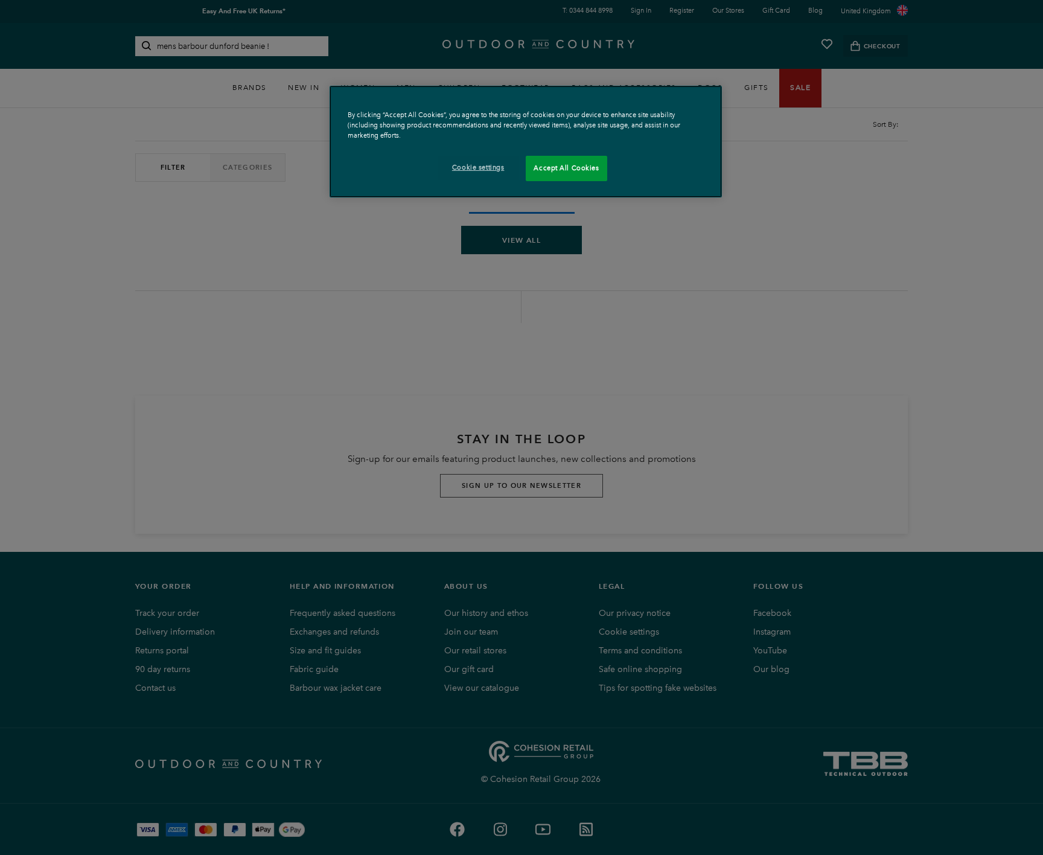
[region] (526, 141)
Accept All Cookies (566, 168)
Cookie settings (478, 167)
